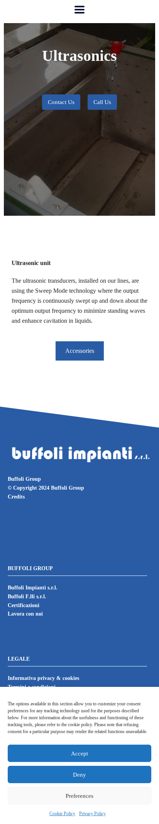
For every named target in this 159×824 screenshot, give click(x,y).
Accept (79, 753)
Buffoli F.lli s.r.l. (27, 596)
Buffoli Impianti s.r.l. (33, 588)
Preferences (79, 796)
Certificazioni (23, 605)
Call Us (102, 102)
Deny (79, 775)
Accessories (79, 350)
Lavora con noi (25, 614)
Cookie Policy (62, 813)
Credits (16, 497)
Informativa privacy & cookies (43, 678)
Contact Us (61, 102)
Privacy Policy (92, 813)
